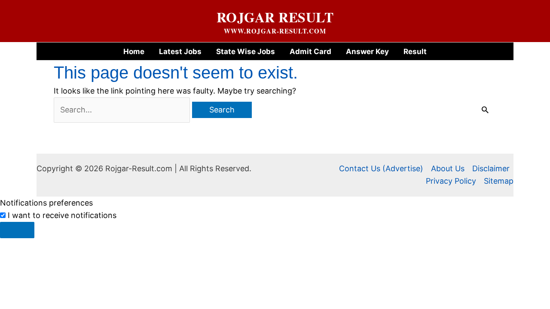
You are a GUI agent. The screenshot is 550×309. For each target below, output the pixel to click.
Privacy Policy (451, 180)
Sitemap (498, 180)
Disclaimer (491, 168)
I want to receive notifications (62, 215)
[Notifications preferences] (17, 230)
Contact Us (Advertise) (381, 168)
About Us (447, 168)
